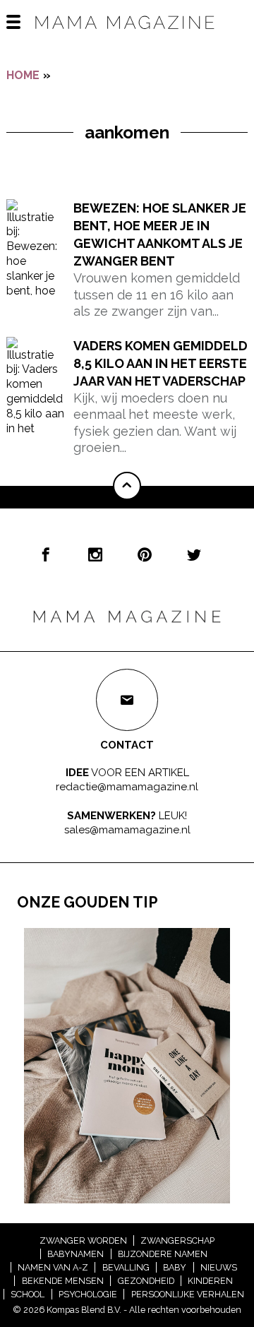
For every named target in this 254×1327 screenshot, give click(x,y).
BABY (174, 1267)
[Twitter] (194, 554)
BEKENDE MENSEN (63, 1280)
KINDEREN (210, 1280)
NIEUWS (218, 1267)
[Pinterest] (144, 554)
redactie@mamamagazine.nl (127, 786)
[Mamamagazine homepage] (127, 35)
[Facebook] (45, 554)
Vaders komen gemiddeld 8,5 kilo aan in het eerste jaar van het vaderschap (160, 363)
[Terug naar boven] (127, 486)
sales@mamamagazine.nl (127, 829)
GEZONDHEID (146, 1280)
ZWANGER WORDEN (83, 1240)
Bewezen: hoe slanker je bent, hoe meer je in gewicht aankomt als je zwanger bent (159, 235)
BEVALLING (126, 1267)
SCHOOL (27, 1294)
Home (23, 75)
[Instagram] (95, 554)
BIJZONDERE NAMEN (162, 1254)
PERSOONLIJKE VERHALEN (187, 1294)
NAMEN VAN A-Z (53, 1267)
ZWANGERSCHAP (177, 1240)
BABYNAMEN (75, 1254)
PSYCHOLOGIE (88, 1294)
